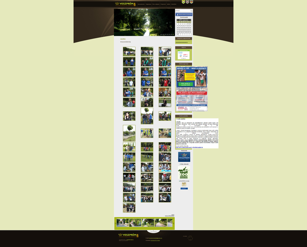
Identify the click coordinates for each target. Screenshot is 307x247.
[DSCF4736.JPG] (147, 106)
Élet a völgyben (155, 4)
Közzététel (173, 4)
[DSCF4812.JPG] (147, 171)
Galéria (167, 4)
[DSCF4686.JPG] (129, 66)
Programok (162, 4)
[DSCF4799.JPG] (129, 161)
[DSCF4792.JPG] (165, 137)
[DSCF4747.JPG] (165, 106)
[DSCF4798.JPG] (165, 151)
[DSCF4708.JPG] (129, 96)
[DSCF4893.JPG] (129, 212)
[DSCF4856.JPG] (129, 202)
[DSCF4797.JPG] (147, 151)
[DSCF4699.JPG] (165, 76)
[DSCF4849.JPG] (129, 191)
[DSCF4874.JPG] (165, 202)
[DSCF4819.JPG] (165, 171)
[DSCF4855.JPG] (165, 191)
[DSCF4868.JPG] (147, 202)
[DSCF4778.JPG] (165, 120)
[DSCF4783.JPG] (129, 141)
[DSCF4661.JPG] (147, 56)
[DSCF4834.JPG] (129, 181)
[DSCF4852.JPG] (147, 191)
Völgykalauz (147, 4)
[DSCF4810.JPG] (129, 171)
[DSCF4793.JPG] (129, 151)
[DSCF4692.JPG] (147, 66)
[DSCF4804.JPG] (147, 161)
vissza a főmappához (169, 215)
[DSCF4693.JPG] (165, 66)
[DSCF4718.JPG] (129, 106)
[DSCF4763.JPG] (129, 120)
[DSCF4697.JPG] (129, 76)
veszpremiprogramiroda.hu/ (182, 42)
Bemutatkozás (140, 4)
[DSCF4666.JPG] (165, 56)
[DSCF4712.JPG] (147, 96)
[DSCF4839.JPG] (147, 181)
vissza (172, 214)
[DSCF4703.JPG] (165, 86)
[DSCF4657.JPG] (129, 56)
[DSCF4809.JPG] (165, 161)
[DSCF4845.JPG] (165, 181)
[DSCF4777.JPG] (147, 123)
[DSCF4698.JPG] (147, 76)
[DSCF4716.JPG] (165, 96)
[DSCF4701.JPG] (129, 86)
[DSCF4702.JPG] (147, 86)
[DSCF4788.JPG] (147, 137)
